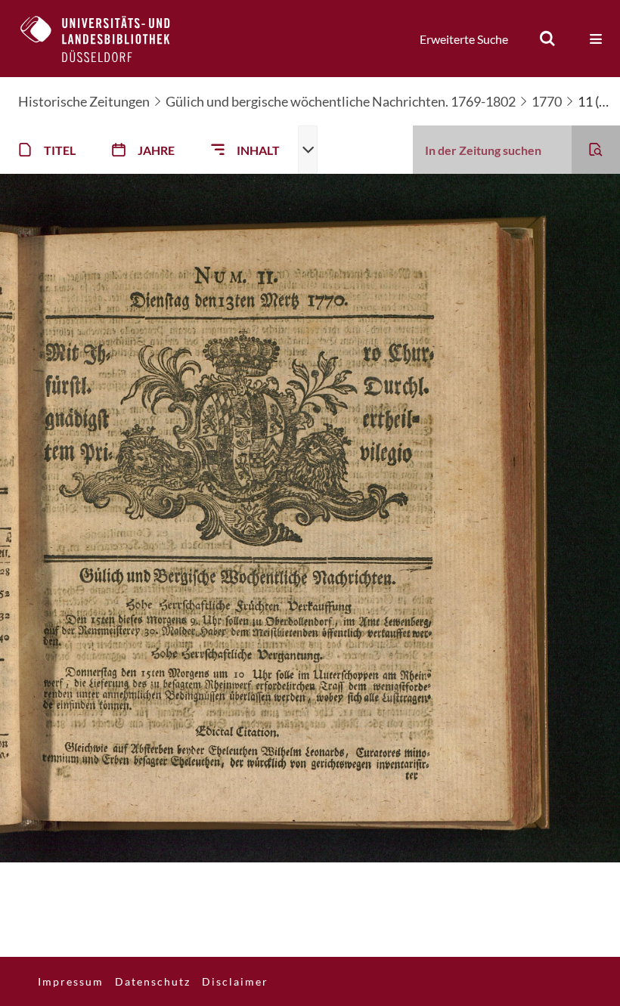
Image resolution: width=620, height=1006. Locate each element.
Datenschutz (153, 981)
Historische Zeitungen (84, 101)
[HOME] (107, 39)
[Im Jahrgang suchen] (596, 149)
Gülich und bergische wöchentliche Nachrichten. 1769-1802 (341, 101)
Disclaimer (235, 981)
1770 (547, 101)
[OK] (547, 38)
